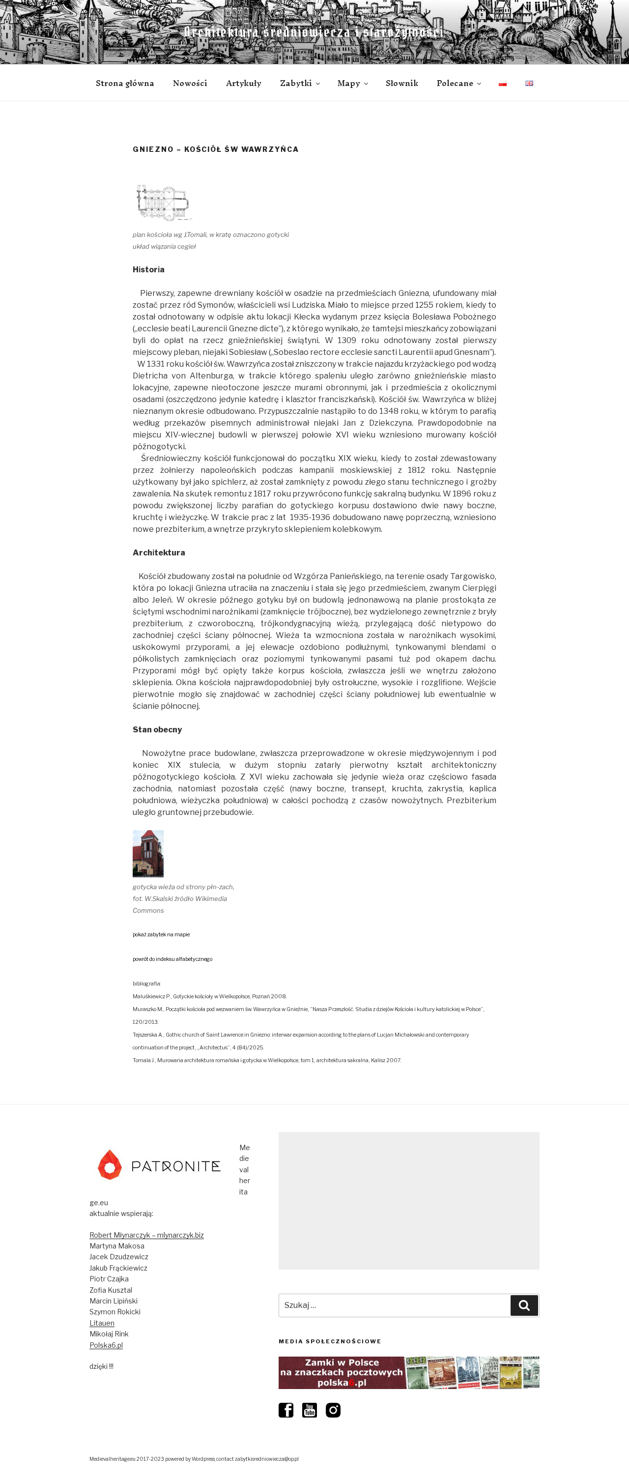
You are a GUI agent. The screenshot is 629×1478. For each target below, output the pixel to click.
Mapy (349, 83)
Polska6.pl (106, 1345)
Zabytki (296, 83)
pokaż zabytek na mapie (161, 934)
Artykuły (243, 83)
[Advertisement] (409, 1201)
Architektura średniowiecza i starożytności (314, 32)
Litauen (101, 1323)
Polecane (455, 83)
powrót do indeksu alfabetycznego (172, 959)
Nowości (190, 83)
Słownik (402, 83)
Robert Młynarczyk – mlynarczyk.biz (146, 1235)
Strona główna (125, 83)
